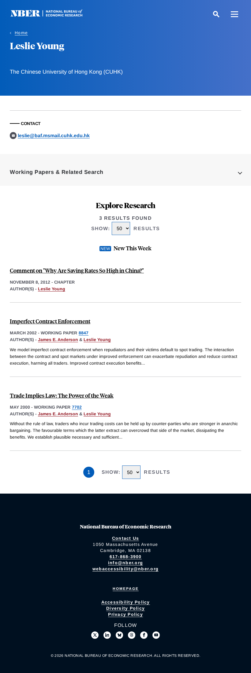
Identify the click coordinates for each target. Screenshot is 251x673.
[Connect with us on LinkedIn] (107, 635)
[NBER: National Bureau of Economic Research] (51, 15)
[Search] (216, 14)
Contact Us (125, 538)
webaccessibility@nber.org (125, 568)
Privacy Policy (125, 614)
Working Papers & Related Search (56, 172)
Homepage (126, 589)
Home (21, 32)
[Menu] (234, 14)
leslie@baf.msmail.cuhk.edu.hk (54, 135)
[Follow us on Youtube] (156, 635)
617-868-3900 (126, 556)
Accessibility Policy (125, 602)
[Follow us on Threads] (131, 635)
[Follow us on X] (95, 635)
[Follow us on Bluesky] (119, 635)
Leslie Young (51, 288)
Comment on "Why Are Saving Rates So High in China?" (77, 270)
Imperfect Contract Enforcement (50, 321)
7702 (77, 407)
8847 (83, 332)
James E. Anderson (58, 339)
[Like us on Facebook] (144, 635)
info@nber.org (125, 562)
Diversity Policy (125, 608)
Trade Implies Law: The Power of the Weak (62, 395)
